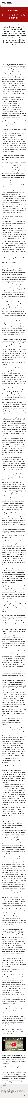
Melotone (21, 25)
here (12, 1092)
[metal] (7, 3)
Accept (23, 1095)
